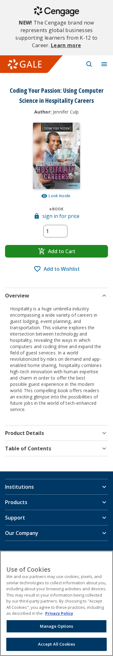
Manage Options (56, 626)
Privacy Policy (59, 613)
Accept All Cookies (56, 644)
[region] (56, 603)
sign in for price (60, 216)
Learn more (66, 45)
